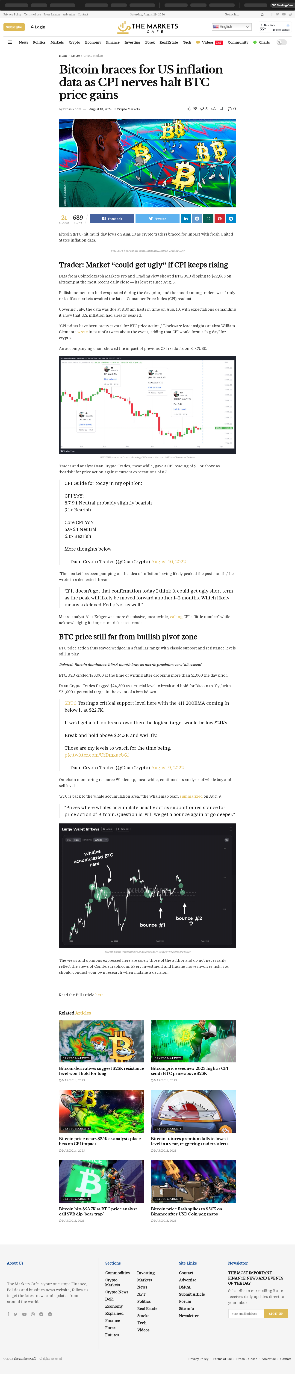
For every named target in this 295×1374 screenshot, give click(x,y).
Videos (211, 42)
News (23, 42)
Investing (132, 42)
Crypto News (116, 1291)
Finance (113, 42)
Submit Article (192, 1294)
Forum (185, 1301)
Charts (264, 42)
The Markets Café (25, 1358)
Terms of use (32, 14)
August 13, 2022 (100, 109)
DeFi (109, 1299)
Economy (93, 42)
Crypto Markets (93, 55)
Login (39, 26)
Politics (39, 42)
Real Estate (169, 42)
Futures (112, 1334)
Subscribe (14, 27)
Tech (187, 42)
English (225, 27)
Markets (57, 42)
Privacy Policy (12, 14)
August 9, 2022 (167, 767)
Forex (150, 42)
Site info (186, 1308)
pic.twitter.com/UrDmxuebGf (97, 755)
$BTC (71, 703)
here (99, 994)
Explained (114, 1313)
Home (63, 55)
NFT (141, 1294)
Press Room (72, 109)
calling (176, 616)
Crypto (74, 42)
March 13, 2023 (164, 1150)
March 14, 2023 (73, 1080)
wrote (82, 331)
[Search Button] (261, 15)
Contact (83, 14)
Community (238, 42)
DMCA (185, 1287)
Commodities (117, 1272)
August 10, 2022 (168, 561)
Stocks (143, 1315)
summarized (191, 796)
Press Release (52, 14)
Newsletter (189, 1315)
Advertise (69, 14)
